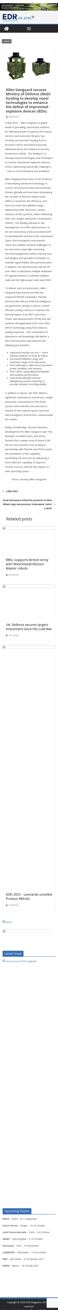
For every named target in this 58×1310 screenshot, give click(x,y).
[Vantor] (7, 922)
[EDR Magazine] (6, 28)
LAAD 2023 (12, 491)
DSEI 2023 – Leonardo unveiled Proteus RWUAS (29, 896)
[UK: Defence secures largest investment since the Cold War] (29, 587)
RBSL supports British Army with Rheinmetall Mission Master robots (27, 564)
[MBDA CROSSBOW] (29, 7)
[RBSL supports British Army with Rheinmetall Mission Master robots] (29, 528)
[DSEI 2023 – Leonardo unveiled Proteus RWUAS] (29, 647)
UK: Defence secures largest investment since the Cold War (29, 626)
